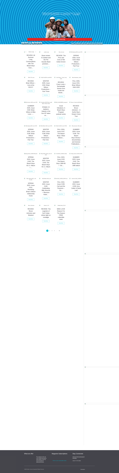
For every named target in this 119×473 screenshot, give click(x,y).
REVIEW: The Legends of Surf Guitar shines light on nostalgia (46, 213)
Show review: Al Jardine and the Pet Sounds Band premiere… (46, 60)
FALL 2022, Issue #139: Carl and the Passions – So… (61, 186)
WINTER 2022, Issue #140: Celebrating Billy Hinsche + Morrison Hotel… (46, 188)
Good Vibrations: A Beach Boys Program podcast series (61, 110)
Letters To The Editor (77, 460)
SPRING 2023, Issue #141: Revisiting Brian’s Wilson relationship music (30, 189)
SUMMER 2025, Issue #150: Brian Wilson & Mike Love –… (30, 110)
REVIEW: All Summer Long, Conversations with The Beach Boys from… (30, 61)
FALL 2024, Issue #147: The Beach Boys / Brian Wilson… (61, 134)
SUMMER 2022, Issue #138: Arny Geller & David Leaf (76, 186)
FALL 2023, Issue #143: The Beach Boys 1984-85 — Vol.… (61, 161)
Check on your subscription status (59, 460)
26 (59, 230)
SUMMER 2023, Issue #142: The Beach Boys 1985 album (76, 161)
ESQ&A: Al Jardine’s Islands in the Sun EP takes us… (45, 111)
